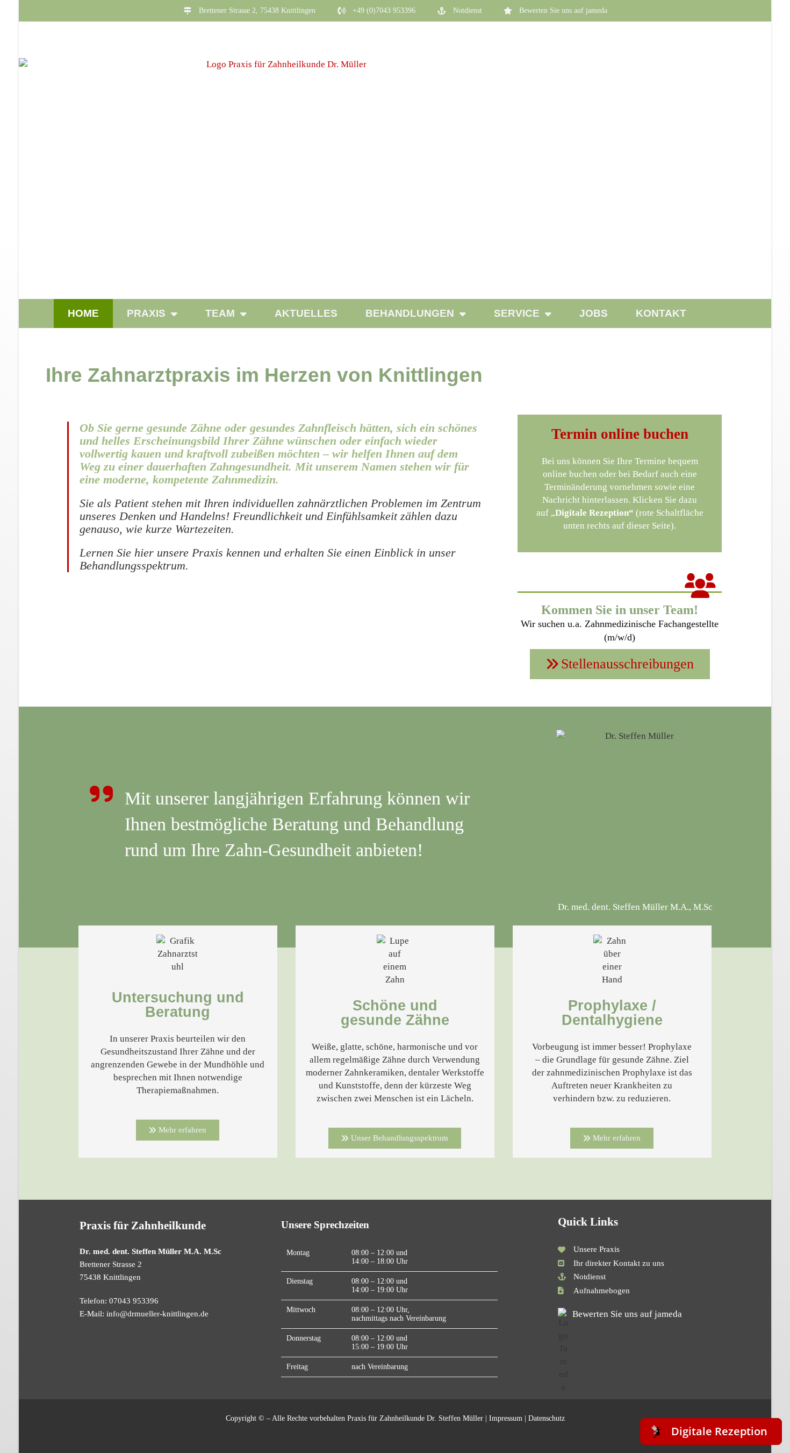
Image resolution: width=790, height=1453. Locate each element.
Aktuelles (306, 313)
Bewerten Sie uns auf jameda (627, 1314)
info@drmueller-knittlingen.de (157, 1313)
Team (220, 313)
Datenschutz (546, 1418)
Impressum (505, 1418)
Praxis (146, 313)
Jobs (593, 313)
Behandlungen (409, 313)
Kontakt (661, 313)
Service (517, 313)
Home (83, 313)
